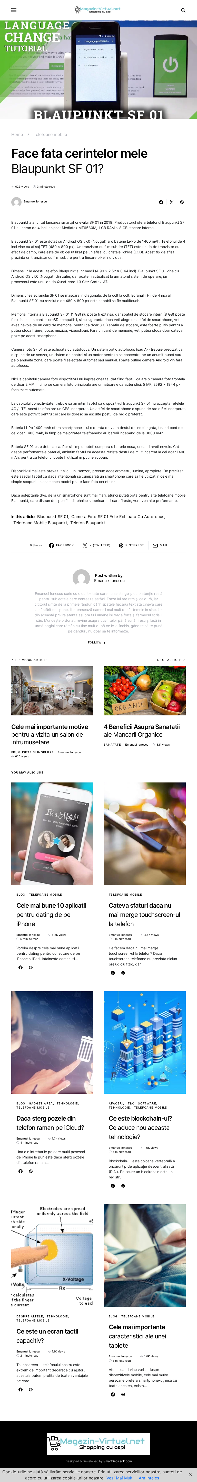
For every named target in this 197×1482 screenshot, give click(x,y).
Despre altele (29, 1316)
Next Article (169, 660)
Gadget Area (41, 1103)
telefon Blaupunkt (87, 522)
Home (17, 134)
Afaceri (116, 1103)
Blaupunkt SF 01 (52, 516)
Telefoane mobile (50, 134)
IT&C (131, 1103)
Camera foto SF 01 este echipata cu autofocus (117, 516)
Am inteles (149, 1477)
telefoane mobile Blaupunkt (40, 522)
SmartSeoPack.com (117, 1461)
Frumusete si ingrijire (32, 752)
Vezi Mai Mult (119, 1477)
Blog (20, 894)
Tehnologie (67, 1103)
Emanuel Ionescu (35, 201)
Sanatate (112, 744)
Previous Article (31, 660)
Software (147, 1103)
